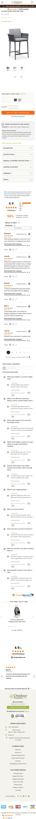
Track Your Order (18, 782)
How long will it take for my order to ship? (19, 571)
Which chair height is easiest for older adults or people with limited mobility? (20, 444)
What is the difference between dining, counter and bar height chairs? (20, 399)
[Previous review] (2, 676)
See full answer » (15, 390)
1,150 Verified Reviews (18, 654)
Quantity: (4, 107)
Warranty (7, 173)
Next (32, 616)
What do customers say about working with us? (20, 549)
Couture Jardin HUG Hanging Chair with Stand (17, 620)
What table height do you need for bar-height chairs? (19, 421)
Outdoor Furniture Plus (18, 755)
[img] (18, 651)
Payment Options (18, 787)
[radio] (25, 203)
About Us (18, 750)
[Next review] (34, 676)
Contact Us (18, 752)
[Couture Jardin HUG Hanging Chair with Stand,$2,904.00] (17, 611)
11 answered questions (6, 21)
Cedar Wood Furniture (18, 758)
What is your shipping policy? (17, 489)
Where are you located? (15, 509)
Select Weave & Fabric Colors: (14, 94)
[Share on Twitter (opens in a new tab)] (13, 249)
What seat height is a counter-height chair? (20, 378)
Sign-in (27, 711)
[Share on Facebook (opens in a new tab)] (10, 250)
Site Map (18, 790)
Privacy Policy (18, 784)
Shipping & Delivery (10, 167)
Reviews (18, 761)
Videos (5, 179)
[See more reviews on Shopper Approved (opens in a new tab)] (16, 249)
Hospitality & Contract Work (18, 764)
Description (8, 148)
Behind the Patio (18, 776)
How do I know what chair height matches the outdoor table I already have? (19, 468)
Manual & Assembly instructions (16, 161)
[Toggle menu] (2, 2)
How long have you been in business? (19, 529)
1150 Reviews (12, 210)
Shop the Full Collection (12, 143)
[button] (28, 393)
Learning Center (18, 773)
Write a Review (18, 228)
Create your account (18, 707)
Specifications (8, 154)
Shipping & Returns (18, 779)
